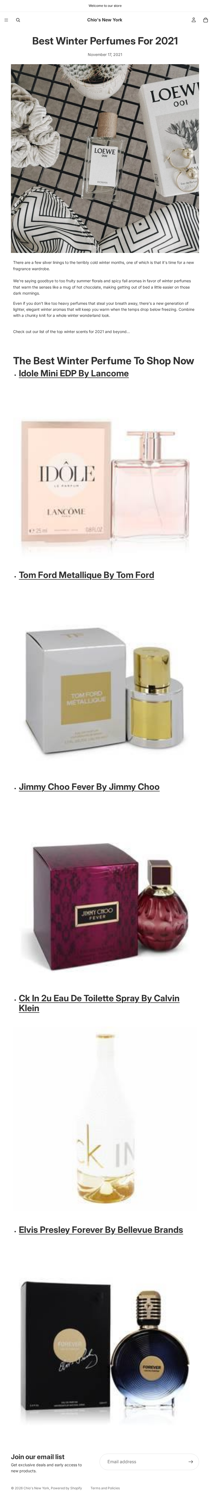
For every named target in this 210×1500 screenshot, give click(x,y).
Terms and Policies (105, 1488)
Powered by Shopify (66, 1488)
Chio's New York (36, 1488)
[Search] (18, 20)
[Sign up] (191, 1462)
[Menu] (6, 20)
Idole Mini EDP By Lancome (74, 373)
